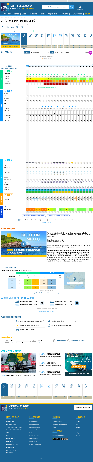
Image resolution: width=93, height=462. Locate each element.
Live (48, 52)
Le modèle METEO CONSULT (13, 430)
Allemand (78, 436)
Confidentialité (10, 447)
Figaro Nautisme (27, 1)
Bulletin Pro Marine (34, 436)
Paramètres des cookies (12, 444)
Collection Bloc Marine (35, 444)
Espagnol (78, 427)
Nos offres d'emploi (11, 424)
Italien (77, 430)
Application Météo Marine (58, 435)
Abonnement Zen (33, 421)
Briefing (70, 1)
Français (78, 421)
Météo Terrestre (33, 441)
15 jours (67, 52)
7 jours (61, 52)
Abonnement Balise (34, 424)
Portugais (78, 433)
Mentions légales (10, 438)
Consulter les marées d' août (46, 311)
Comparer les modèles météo (46, 87)
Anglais (77, 424)
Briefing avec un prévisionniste (37, 433)
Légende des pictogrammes (59, 424)
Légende (44, 222)
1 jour (52, 52)
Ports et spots (8, 17)
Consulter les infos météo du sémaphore (46, 293)
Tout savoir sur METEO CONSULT (14, 427)
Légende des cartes (57, 421)
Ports (14, 17)
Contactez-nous (10, 421)
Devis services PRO (34, 438)
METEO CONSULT (17, 1)
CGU (7, 436)
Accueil (2, 17)
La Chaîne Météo (6, 1)
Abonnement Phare (34, 430)
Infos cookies (9, 441)
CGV (7, 433)
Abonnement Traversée (35, 427)
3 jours (56, 52)
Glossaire (49, 222)
